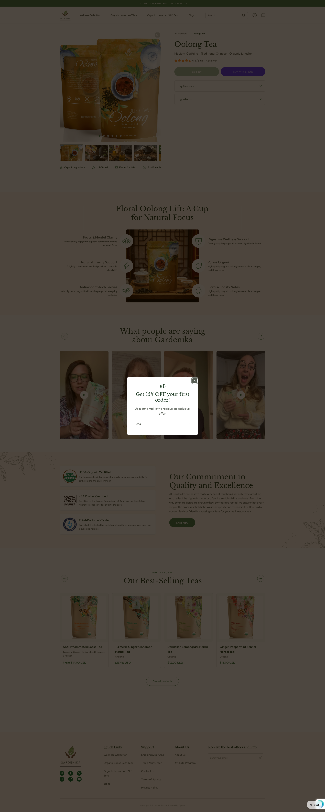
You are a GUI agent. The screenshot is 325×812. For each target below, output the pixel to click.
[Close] (194, 380)
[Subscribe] (189, 424)
